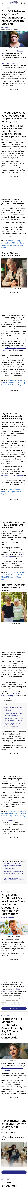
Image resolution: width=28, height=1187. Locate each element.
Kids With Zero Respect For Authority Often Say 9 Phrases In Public (14, 879)
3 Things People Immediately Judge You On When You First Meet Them (13, 709)
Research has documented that (13, 63)
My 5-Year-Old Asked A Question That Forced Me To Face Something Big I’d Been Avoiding (13, 813)
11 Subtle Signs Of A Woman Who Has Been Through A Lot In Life (14, 719)
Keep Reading (14, 1008)
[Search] (21, 3)
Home (3, 8)
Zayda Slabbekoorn (7, 1041)
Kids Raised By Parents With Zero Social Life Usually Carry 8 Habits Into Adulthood (14, 873)
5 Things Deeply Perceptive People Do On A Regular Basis (11, 491)
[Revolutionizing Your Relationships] (14, 2)
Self (8, 8)
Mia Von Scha (5, 27)
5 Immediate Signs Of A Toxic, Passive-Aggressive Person (13, 714)
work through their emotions (12, 476)
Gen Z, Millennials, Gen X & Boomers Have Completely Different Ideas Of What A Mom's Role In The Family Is (14, 866)
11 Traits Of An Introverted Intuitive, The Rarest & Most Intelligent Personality (12, 725)
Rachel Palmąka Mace (7, 917)
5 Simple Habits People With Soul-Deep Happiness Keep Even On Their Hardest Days (13, 382)
